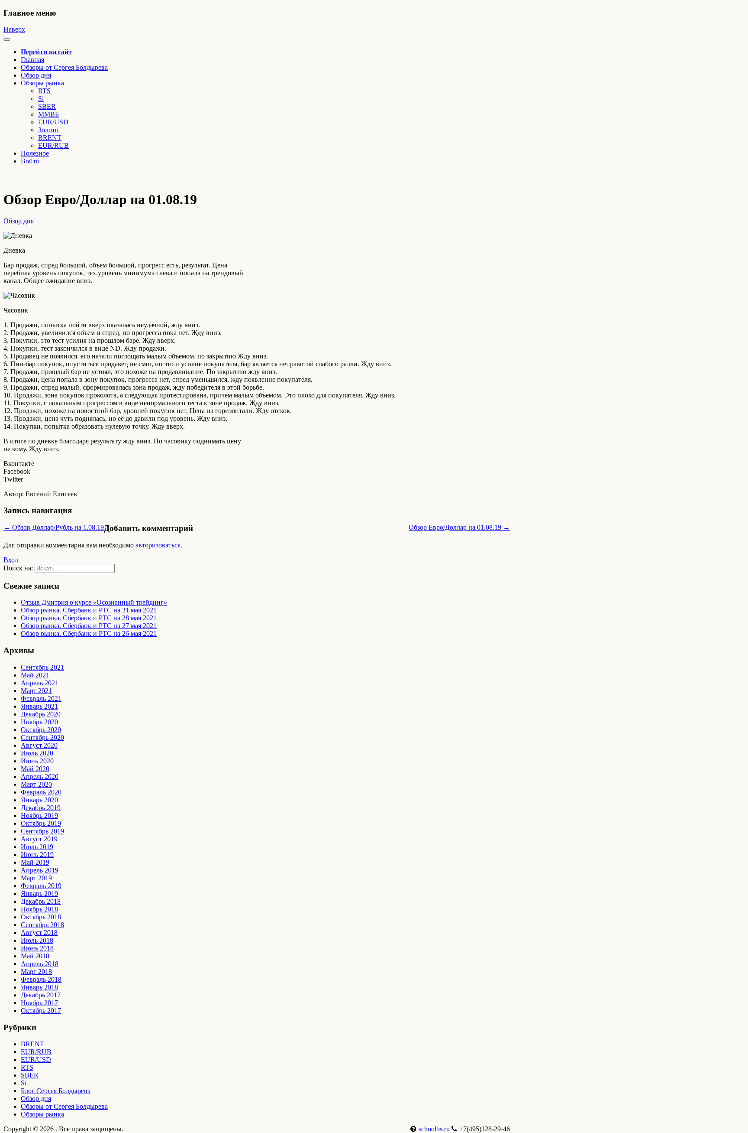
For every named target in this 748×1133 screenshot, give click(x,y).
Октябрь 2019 (41, 823)
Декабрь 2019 (41, 807)
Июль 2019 (37, 846)
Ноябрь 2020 (39, 722)
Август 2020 (39, 745)
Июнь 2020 (37, 761)
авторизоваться (158, 545)
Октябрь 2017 (41, 1010)
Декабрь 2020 (41, 714)
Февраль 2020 (41, 792)
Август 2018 (39, 932)
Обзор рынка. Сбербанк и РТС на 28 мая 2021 (89, 618)
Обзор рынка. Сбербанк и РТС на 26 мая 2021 (89, 633)
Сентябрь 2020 (42, 737)
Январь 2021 (39, 706)
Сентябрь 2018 (42, 924)
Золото (48, 129)
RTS (44, 90)
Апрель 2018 (39, 963)
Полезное (35, 153)
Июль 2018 (37, 940)
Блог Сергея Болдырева (55, 1090)
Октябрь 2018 (41, 917)
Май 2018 (35, 956)
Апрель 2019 (39, 870)
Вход (10, 559)
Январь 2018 (39, 987)
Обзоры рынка (42, 1114)
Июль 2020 (37, 753)
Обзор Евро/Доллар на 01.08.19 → (459, 527)
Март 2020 (36, 784)
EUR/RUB (53, 145)
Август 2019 (39, 839)
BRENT (49, 137)
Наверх (14, 29)
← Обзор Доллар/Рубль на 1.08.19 (53, 527)
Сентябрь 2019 (42, 831)
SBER (47, 106)
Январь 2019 (39, 893)
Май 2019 (35, 862)
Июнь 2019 (37, 854)
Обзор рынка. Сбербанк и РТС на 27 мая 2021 (89, 625)
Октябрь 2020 (41, 729)
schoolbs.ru (434, 1129)
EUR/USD (53, 122)
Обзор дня (36, 75)
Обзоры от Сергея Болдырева (64, 67)
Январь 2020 (39, 800)
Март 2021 (36, 690)
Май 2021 (35, 675)
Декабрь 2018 (41, 901)
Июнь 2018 (37, 948)
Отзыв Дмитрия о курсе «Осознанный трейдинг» (94, 602)
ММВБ (48, 114)
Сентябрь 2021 (42, 667)
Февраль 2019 (41, 885)
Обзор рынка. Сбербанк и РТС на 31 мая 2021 (89, 610)
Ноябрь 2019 (39, 815)
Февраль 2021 (41, 698)
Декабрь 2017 (41, 995)
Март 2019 (36, 878)
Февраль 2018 (41, 979)
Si (41, 98)
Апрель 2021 (39, 683)
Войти (30, 161)
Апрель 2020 (39, 776)
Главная (32, 59)
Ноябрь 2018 (39, 909)
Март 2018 (36, 971)
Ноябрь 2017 (39, 1002)
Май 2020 (35, 768)
